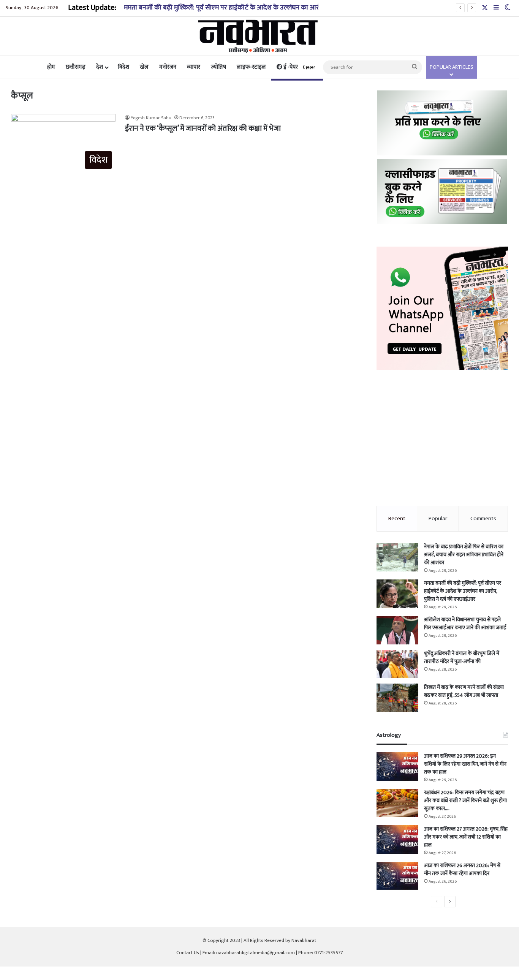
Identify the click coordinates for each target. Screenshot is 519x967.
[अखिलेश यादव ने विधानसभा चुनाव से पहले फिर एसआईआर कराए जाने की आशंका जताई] (397, 630)
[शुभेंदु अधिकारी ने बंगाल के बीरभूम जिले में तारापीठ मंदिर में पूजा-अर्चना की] (397, 664)
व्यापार (193, 67)
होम (51, 67)
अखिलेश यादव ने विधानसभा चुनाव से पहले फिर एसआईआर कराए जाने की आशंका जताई (465, 623)
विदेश (123, 67)
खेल (144, 67)
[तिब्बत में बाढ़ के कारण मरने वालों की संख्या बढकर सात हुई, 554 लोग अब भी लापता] (397, 698)
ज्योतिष (218, 67)
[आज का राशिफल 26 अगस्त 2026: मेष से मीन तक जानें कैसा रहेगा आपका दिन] (397, 876)
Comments (483, 518)
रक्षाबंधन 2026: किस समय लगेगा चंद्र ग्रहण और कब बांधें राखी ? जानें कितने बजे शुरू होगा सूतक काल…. (465, 800)
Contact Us (187, 952)
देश (99, 67)
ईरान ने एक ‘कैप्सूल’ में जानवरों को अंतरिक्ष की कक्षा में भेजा (203, 128)
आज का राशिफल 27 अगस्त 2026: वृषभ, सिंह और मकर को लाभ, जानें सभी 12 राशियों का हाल (466, 837)
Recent (396, 518)
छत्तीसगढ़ (75, 67)
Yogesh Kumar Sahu (151, 118)
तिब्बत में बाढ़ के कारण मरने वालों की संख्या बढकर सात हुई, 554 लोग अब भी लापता (464, 691)
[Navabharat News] (259, 36)
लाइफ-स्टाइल (251, 67)
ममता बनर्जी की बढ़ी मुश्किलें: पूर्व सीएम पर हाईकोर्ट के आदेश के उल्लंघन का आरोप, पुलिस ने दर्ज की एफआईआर (260, 7)
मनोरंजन (167, 67)
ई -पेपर (298, 67)
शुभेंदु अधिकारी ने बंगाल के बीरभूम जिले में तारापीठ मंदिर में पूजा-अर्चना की (461, 657)
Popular (438, 518)
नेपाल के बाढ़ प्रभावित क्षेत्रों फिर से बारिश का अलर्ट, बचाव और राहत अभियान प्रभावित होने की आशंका (463, 554)
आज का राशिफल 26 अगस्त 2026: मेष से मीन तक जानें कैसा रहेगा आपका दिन (462, 869)
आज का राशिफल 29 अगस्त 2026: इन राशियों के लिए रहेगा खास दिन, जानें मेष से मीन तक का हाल (465, 764)
